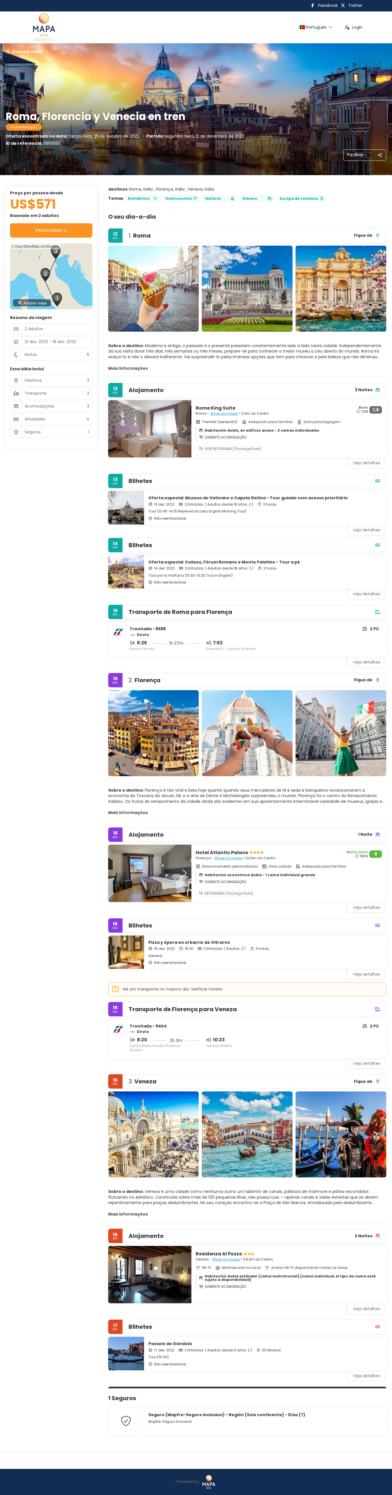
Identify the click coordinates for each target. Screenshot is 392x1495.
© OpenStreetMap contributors (35, 246)
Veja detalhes (366, 530)
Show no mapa (224, 413)
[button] (119, 288)
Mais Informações (128, 368)
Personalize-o (51, 230)
